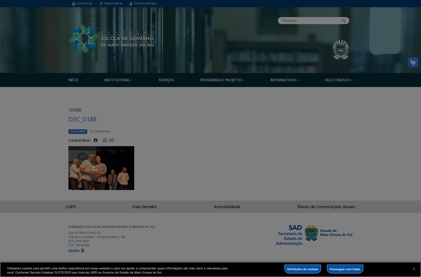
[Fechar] (414, 269)
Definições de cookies (302, 269)
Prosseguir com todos (345, 269)
